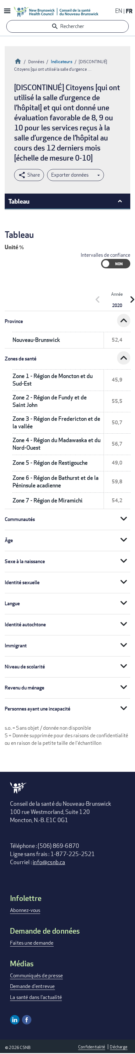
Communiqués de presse (36, 975)
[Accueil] (56, 11)
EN (118, 10)
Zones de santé (20, 358)
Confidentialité (91, 1047)
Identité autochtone (25, 624)
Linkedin (14, 1019)
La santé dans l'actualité (36, 997)
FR (129, 11)
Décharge (118, 1047)
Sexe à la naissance (25, 561)
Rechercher (72, 26)
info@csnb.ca (49, 862)
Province (14, 321)
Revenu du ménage (24, 687)
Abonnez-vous (25, 910)
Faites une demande (32, 943)
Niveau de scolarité (25, 666)
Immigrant (16, 645)
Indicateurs (62, 61)
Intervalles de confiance (105, 255)
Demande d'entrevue (32, 986)
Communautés (20, 519)
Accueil (18, 60)
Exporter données (70, 175)
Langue (12, 603)
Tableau (19, 201)
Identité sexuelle (22, 582)
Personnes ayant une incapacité (37, 708)
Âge (9, 540)
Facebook (26, 1019)
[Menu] (7, 11)
